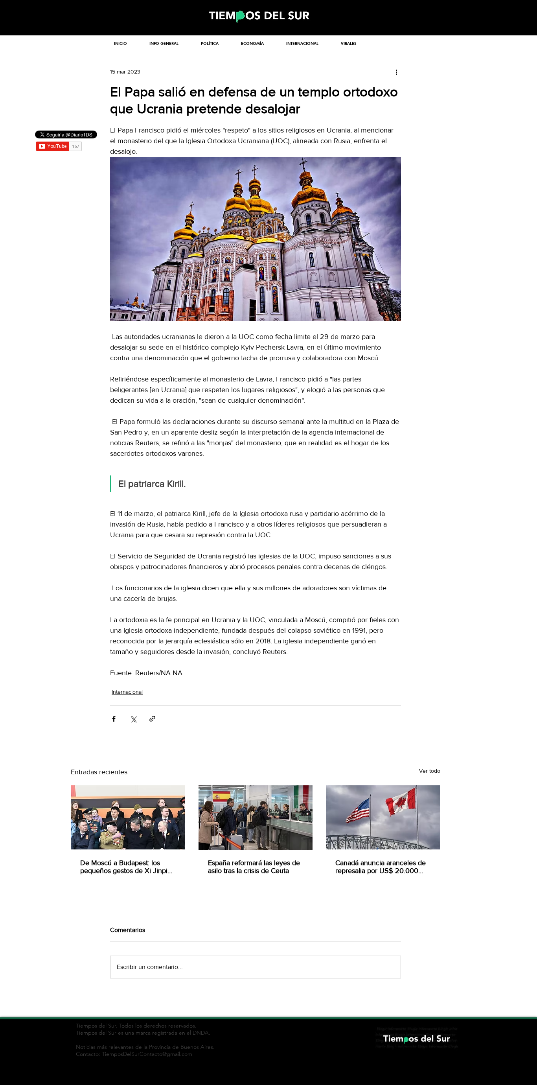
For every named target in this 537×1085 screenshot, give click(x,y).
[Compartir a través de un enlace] (152, 718)
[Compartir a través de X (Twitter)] (133, 718)
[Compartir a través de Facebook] (114, 718)
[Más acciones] (396, 71)
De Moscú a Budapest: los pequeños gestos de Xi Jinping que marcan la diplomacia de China (127, 867)
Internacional (127, 692)
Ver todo (429, 771)
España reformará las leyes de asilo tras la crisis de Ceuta (254, 867)
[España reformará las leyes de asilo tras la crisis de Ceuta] (256, 817)
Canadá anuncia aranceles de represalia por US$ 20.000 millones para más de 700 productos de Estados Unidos (380, 867)
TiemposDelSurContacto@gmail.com (147, 1053)
